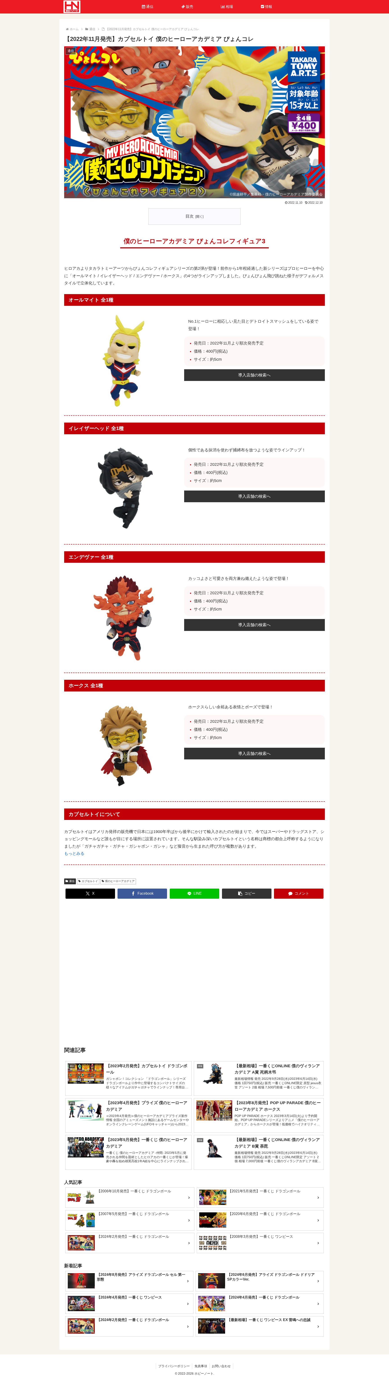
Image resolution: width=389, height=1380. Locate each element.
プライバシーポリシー (174, 1366)
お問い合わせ (221, 1366)
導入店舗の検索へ (254, 375)
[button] (246, 894)
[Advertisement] (194, 973)
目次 (189, 216)
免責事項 (200, 1366)
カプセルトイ (90, 881)
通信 (72, 881)
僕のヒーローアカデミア (120, 881)
